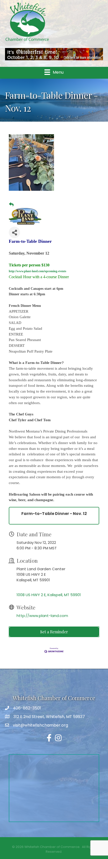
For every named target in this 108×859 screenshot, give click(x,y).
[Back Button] (11, 204)
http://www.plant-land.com (42, 615)
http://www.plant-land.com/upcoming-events (37, 271)
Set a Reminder (54, 631)
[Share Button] (14, 232)
